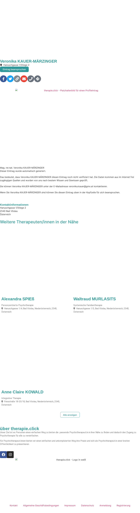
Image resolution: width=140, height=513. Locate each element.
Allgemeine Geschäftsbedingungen (41, 505)
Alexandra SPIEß (17, 299)
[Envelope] (24, 78)
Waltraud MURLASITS (94, 299)
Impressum (70, 505)
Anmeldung (105, 505)
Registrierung (123, 505)
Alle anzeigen (70, 415)
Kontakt (14, 505)
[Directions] (37, 78)
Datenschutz (87, 505)
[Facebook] (3, 454)
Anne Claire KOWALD (22, 392)
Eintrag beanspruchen (14, 69)
